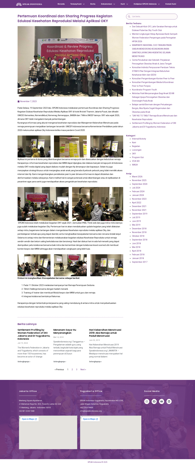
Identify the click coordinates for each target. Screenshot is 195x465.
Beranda (61, 4)
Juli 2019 (136, 217)
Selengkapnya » (24, 362)
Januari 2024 (138, 195)
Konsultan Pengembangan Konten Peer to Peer (153, 78)
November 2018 (139, 232)
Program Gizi (138, 157)
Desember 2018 (139, 228)
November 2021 (139, 210)
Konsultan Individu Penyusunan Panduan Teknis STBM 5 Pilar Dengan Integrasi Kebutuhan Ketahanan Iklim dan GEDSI (153, 71)
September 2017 (139, 262)
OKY (134, 153)
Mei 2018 (136, 247)
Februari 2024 (138, 191)
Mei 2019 (136, 225)
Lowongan (136, 150)
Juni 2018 (136, 243)
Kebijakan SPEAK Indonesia (145, 4)
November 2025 (139, 180)
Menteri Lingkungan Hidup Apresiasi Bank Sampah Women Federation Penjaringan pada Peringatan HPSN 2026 (154, 38)
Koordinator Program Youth (144, 90)
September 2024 (139, 184)
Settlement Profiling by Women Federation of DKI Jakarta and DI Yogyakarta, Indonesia (34, 334)
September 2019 (139, 214)
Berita (92, 4)
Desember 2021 (139, 206)
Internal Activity (139, 139)
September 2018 (139, 240)
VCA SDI (135, 161)
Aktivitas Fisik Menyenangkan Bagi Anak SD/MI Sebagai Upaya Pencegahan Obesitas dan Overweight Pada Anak (153, 97)
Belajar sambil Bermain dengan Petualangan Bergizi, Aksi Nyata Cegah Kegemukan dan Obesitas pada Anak (152, 108)
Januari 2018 (138, 258)
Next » (83, 369)
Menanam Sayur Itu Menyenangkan (64, 331)
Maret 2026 (137, 176)
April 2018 (136, 251)
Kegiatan (136, 146)
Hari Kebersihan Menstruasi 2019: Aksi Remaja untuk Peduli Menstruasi (105, 333)
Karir (123, 4)
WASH (135, 165)
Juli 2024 (136, 188)
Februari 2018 (138, 254)
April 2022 (136, 202)
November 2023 (139, 199)
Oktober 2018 (138, 236)
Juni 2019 (136, 221)
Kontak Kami (170, 4)
